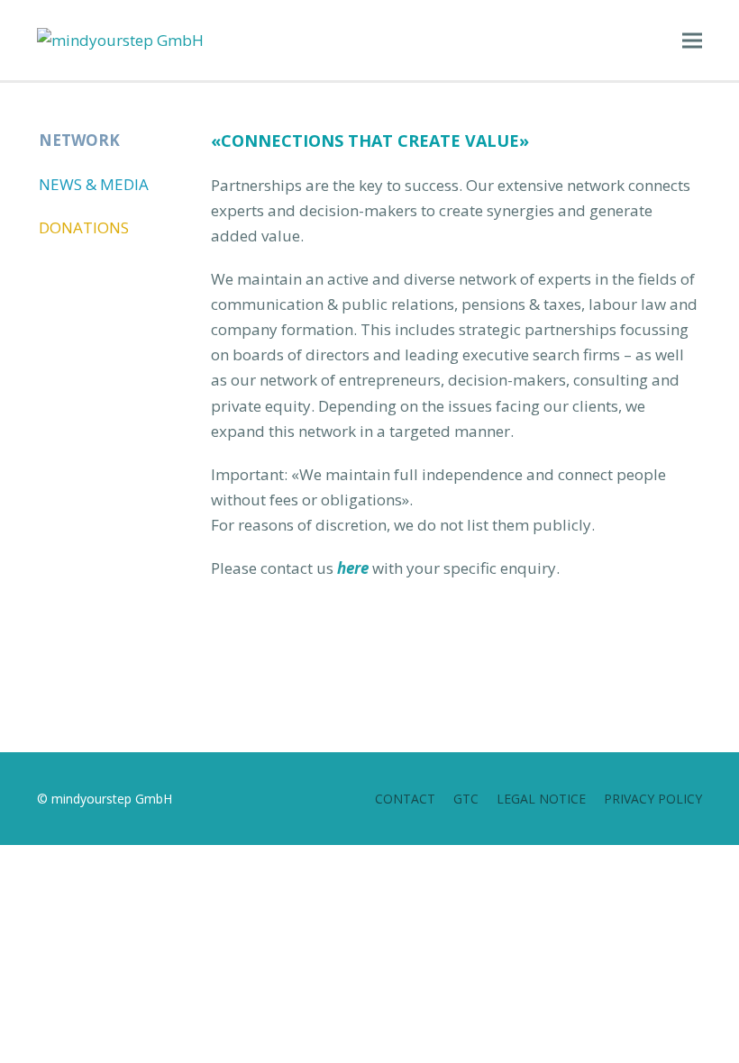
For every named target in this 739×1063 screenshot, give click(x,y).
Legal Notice (541, 798)
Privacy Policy (653, 798)
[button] (692, 40)
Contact (405, 798)
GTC (466, 798)
